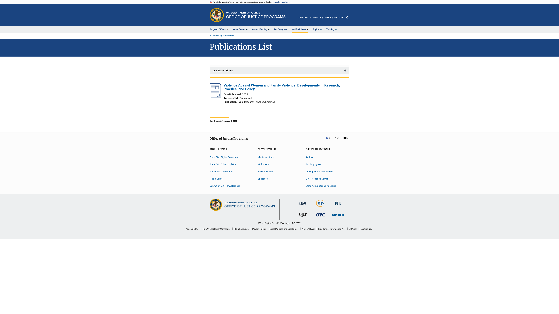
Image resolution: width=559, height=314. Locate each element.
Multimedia (263, 164)
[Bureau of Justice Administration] (302, 205)
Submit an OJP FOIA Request (225, 185)
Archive (309, 157)
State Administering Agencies (321, 185)
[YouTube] (346, 140)
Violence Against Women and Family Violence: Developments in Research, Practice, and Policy (282, 87)
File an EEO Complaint (221, 171)
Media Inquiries (266, 157)
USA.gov (353, 229)
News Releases (265, 171)
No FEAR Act (308, 229)
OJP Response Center (317, 178)
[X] (338, 140)
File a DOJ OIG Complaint (223, 164)
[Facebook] (329, 140)
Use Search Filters (223, 70)
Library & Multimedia (225, 35)
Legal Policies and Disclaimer (283, 229)
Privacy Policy (259, 229)
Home (212, 35)
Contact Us (315, 17)
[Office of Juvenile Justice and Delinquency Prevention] (303, 217)
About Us (303, 17)
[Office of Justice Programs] (217, 15)
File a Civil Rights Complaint (224, 157)
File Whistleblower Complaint (216, 229)
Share (349, 19)
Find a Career (216, 178)
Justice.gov (366, 229)
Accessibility (192, 229)
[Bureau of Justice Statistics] (320, 207)
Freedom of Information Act (331, 229)
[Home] (255, 15)
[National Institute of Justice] (338, 205)
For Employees (313, 164)
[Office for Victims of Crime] (320, 217)
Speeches (263, 178)
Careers (327, 17)
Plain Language (241, 229)
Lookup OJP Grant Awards (319, 171)
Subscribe (338, 17)
